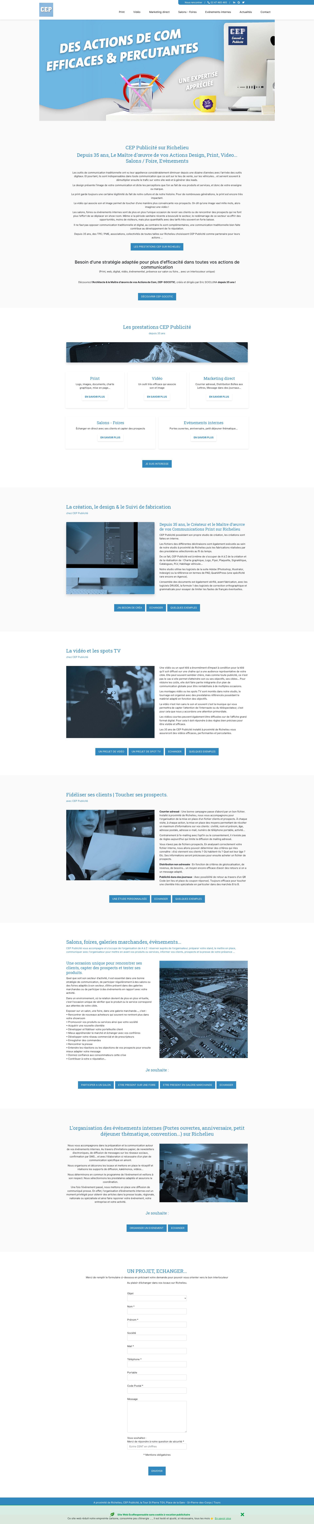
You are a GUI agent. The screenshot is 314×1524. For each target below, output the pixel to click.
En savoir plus (95, 396)
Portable (132, 1372)
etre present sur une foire (137, 1084)
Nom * (131, 1306)
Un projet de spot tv (146, 751)
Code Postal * (135, 1385)
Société (131, 1333)
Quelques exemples (183, 607)
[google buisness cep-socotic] (239, 2)
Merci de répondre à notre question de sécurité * (155, 1441)
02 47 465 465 (219, 2)
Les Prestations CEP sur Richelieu (157, 246)
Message (132, 1399)
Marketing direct (159, 12)
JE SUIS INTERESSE (157, 463)
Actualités (246, 12)
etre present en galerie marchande (187, 1084)
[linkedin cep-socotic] (234, 2)
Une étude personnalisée (129, 898)
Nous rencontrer (193, 2)
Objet (130, 1293)
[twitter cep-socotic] (243, 2)
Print (122, 12)
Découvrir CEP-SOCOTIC (157, 296)
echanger (156, 607)
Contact (265, 12)
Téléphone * (134, 1359)
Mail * (130, 1346)
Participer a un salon (96, 1084)
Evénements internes (218, 12)
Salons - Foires (187, 12)
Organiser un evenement (147, 1228)
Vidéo (136, 12)
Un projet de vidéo (111, 751)
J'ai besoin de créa (129, 607)
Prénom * (132, 1319)
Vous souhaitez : (136, 1437)
